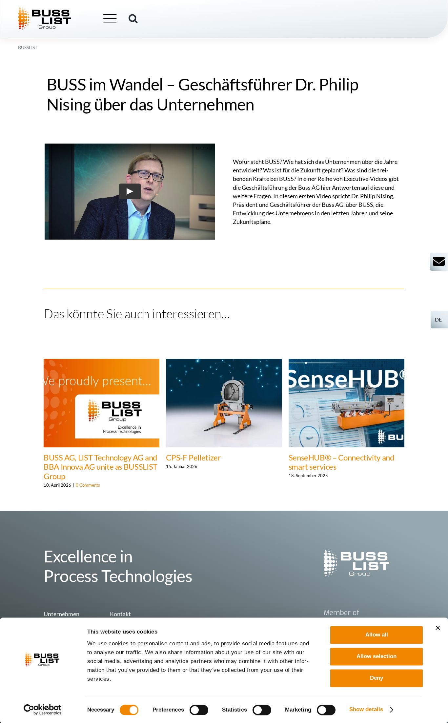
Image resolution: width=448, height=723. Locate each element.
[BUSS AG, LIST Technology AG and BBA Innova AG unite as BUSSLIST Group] (101, 362)
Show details (366, 709)
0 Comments (88, 485)
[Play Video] (130, 192)
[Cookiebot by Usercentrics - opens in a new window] (42, 709)
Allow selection (376, 656)
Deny (376, 678)
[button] (133, 19)
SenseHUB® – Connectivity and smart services (341, 462)
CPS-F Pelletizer (193, 457)
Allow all (376, 635)
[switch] (199, 710)
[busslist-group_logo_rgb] (44, 10)
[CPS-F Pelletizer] (224, 362)
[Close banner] (438, 627)
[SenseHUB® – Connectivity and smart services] (346, 362)
